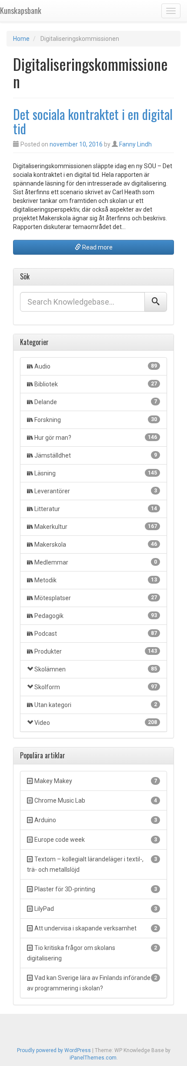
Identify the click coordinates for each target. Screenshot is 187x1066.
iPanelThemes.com (93, 1058)
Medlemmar (95, 562)
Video (95, 722)
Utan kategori (95, 704)
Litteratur (95, 508)
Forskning (95, 419)
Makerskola (95, 544)
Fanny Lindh (135, 144)
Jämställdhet (95, 455)
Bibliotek (95, 384)
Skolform (95, 687)
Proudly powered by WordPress (54, 1050)
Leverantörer (95, 491)
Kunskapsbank (20, 10)
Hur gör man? (95, 437)
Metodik (95, 580)
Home (21, 38)
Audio (95, 366)
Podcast (95, 633)
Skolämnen (95, 669)
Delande (95, 402)
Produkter (95, 651)
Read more (97, 247)
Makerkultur (95, 526)
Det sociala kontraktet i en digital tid (93, 121)
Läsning (95, 473)
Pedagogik (95, 615)
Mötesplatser (95, 597)
